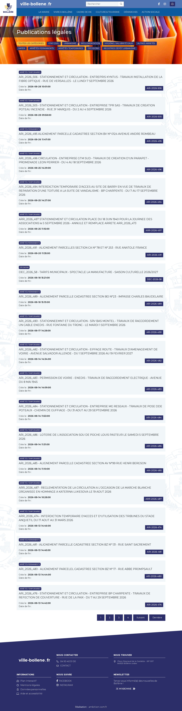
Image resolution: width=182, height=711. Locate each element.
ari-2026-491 (154, 255)
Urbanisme (70, 43)
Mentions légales (30, 685)
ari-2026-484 (154, 417)
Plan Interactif (28, 681)
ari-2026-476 (154, 604)
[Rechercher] (121, 4)
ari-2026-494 (154, 202)
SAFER (21, 48)
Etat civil (53, 43)
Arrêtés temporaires (70, 48)
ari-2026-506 (154, 88)
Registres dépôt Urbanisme (120, 48)
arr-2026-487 (153, 499)
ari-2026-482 (154, 360)
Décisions (93, 48)
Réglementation (90, 43)
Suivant (141, 617)
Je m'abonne (124, 688)
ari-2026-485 (154, 470)
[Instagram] (165, 4)
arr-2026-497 (154, 230)
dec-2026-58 (154, 279)
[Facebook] (159, 4)
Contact (65, 665)
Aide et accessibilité (31, 693)
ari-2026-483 (154, 389)
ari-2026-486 (154, 446)
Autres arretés (146, 43)
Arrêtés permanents (42, 48)
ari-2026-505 (154, 116)
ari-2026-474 (154, 527)
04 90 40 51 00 (68, 661)
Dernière (157, 617)
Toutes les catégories (31, 43)
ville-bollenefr (36, 4)
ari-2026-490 (154, 332)
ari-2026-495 (154, 141)
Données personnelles (33, 689)
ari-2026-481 (154, 552)
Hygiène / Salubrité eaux (119, 43)
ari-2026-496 (154, 169)
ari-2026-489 (154, 304)
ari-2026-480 (154, 576)
